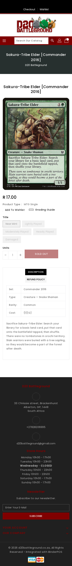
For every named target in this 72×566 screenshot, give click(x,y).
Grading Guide (45, 209)
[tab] (35, 272)
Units (6, 248)
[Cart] (66, 40)
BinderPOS (55, 552)
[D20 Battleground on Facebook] (36, 4)
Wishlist (44, 9)
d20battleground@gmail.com (36, 443)
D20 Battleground (36, 65)
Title (6, 217)
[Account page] (59, 40)
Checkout (29, 9)
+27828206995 (36, 427)
